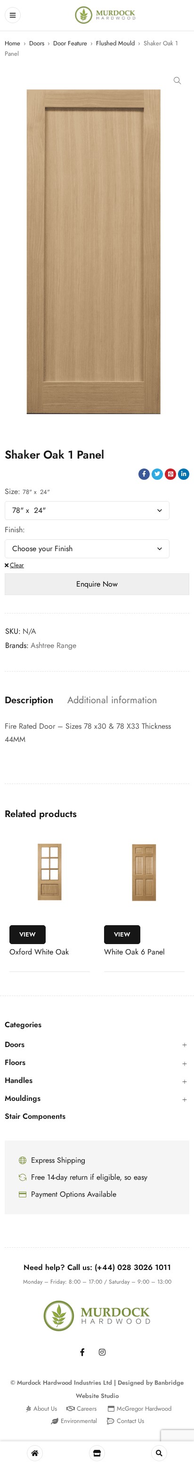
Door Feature (70, 43)
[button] (177, 81)
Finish (14, 530)
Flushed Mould (115, 43)
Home (12, 43)
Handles (18, 1080)
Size (11, 491)
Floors (15, 1062)
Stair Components (35, 1116)
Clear (17, 565)
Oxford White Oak (39, 951)
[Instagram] (102, 1352)
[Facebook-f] (82, 1352)
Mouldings (22, 1098)
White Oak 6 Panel (134, 951)
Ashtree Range (53, 645)
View (27, 934)
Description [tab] (29, 700)
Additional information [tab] (112, 700)
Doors (36, 43)
